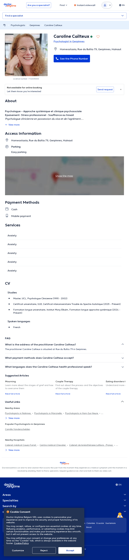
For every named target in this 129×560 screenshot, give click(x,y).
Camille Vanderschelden (17, 429)
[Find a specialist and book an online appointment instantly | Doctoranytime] (4, 25)
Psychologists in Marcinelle (48, 413)
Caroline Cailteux (53, 25)
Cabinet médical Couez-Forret (21, 445)
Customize (18, 550)
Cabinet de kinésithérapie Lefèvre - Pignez (91, 445)
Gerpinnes (35, 25)
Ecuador (100, 523)
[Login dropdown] (107, 5)
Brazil (89, 527)
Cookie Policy (21, 543)
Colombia (91, 523)
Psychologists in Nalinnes (18, 413)
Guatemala (110, 523)
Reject (44, 550)
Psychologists (18, 25)
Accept (70, 550)
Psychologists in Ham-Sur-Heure (82, 413)
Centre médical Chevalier (53, 445)
